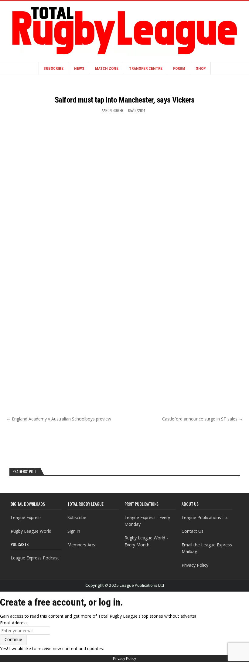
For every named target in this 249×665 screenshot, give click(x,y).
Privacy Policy (195, 565)
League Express (26, 517)
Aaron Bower (112, 110)
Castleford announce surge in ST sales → (202, 419)
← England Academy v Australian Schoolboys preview (58, 419)
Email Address (14, 623)
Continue (13, 639)
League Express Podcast (35, 558)
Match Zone (106, 68)
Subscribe (53, 68)
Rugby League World (31, 531)
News (79, 68)
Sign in (73, 531)
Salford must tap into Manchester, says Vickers (125, 99)
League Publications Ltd (205, 517)
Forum (179, 68)
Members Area (82, 545)
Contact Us (192, 531)
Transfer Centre (145, 68)
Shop (201, 68)
